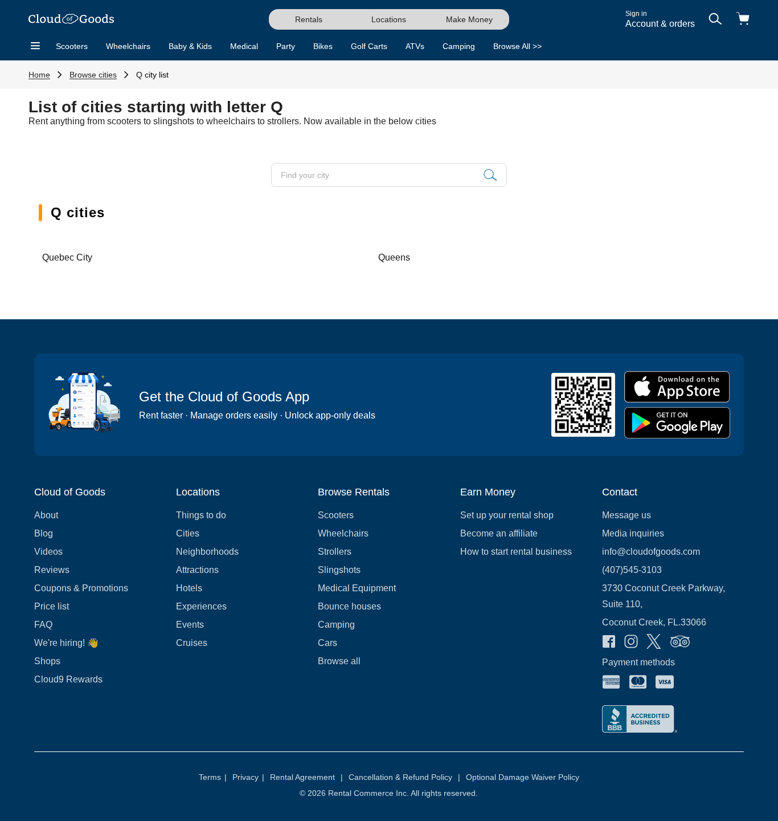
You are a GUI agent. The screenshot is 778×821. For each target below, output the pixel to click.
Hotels (189, 588)
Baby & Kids (190, 46)
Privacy (248, 777)
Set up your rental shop (507, 515)
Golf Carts (369, 46)
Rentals (308, 19)
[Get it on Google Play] (677, 422)
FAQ (43, 624)
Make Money (469, 19)
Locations (388, 19)
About (46, 515)
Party (285, 46)
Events (190, 624)
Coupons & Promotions (81, 588)
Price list (51, 606)
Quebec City (67, 257)
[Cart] (743, 19)
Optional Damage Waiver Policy (522, 777)
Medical (244, 46)
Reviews (51, 570)
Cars (327, 643)
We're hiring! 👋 (66, 643)
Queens (394, 257)
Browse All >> (517, 46)
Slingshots (339, 570)
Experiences (201, 606)
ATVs (415, 46)
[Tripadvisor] (680, 643)
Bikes (323, 46)
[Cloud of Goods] (71, 20)
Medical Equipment (357, 588)
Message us (626, 515)
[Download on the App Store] (677, 387)
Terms (213, 777)
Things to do (201, 515)
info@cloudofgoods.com (651, 551)
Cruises (191, 643)
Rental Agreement (306, 777)
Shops (47, 661)
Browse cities (93, 74)
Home (39, 74)
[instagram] (631, 643)
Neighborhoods (207, 551)
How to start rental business (516, 551)
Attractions (197, 570)
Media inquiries (633, 533)
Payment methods (638, 662)
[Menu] (35, 46)
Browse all (339, 661)
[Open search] (715, 19)
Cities (187, 533)
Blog (43, 533)
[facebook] (609, 643)
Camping (459, 46)
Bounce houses (349, 606)
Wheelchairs (128, 46)
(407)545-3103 (632, 570)
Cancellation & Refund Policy (404, 777)
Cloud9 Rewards (68, 679)
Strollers (334, 551)
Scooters (72, 46)
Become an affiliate (499, 533)
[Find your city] (490, 175)
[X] (653, 642)
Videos (48, 551)
